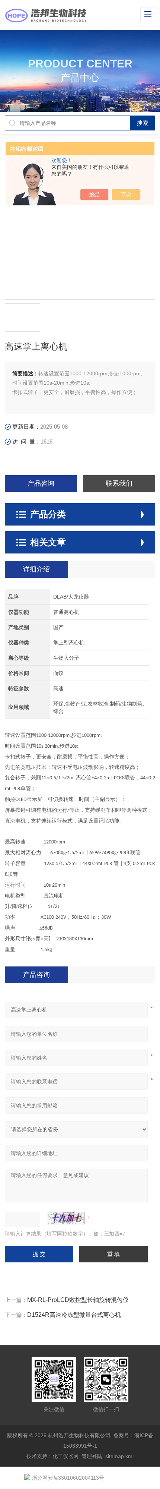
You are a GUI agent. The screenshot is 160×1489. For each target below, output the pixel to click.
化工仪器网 (65, 1456)
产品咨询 (41, 483)
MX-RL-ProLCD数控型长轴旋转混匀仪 (78, 1300)
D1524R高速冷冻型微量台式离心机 (74, 1315)
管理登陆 (91, 1456)
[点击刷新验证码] (66, 1218)
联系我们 (119, 483)
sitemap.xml (119, 1456)
